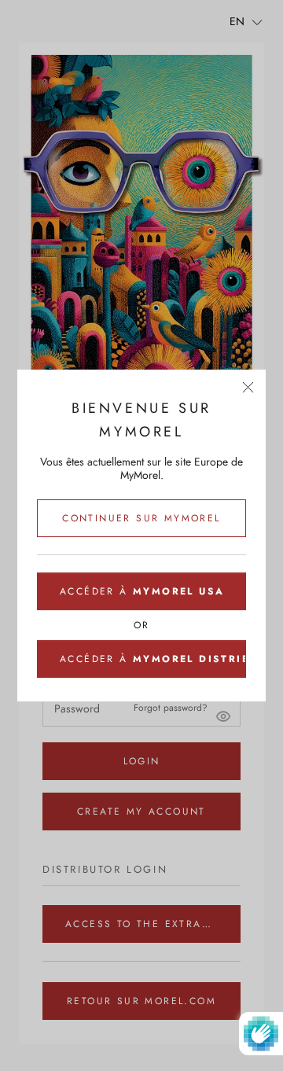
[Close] (248, 387)
